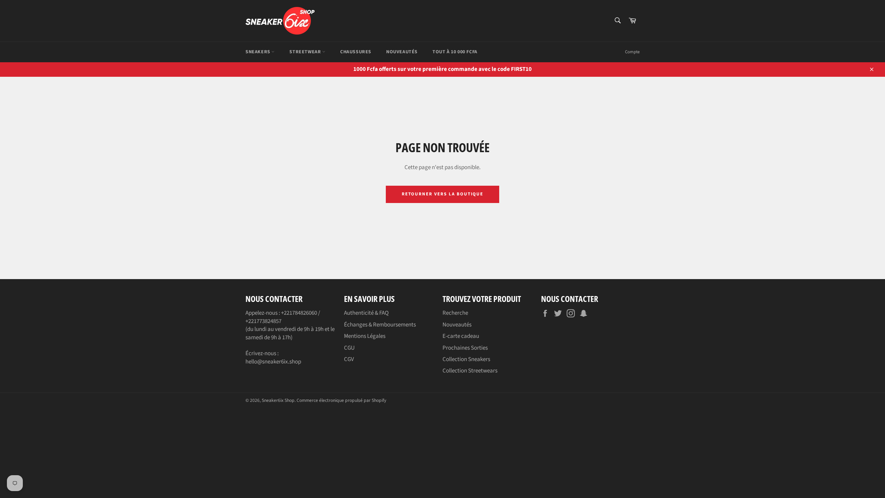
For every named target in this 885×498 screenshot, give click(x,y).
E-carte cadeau (460, 336)
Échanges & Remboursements (380, 325)
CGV (349, 359)
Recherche (455, 313)
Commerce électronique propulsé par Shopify (341, 400)
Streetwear (305, 51)
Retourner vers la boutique (443, 194)
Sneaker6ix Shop (278, 400)
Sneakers (258, 51)
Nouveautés (402, 51)
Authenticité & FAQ (366, 313)
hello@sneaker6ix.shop (273, 362)
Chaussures (355, 51)
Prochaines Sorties (465, 348)
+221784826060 (299, 313)
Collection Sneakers (466, 359)
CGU (349, 348)
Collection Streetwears (469, 371)
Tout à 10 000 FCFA (454, 51)
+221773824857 (263, 321)
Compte (632, 52)
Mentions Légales (364, 336)
